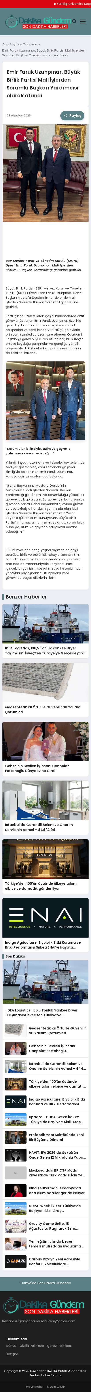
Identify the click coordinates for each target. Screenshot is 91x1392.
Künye (11, 1345)
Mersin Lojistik (56, 1386)
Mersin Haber (34, 1386)
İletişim (12, 1354)
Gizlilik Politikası (32, 1345)
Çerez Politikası (59, 1345)
